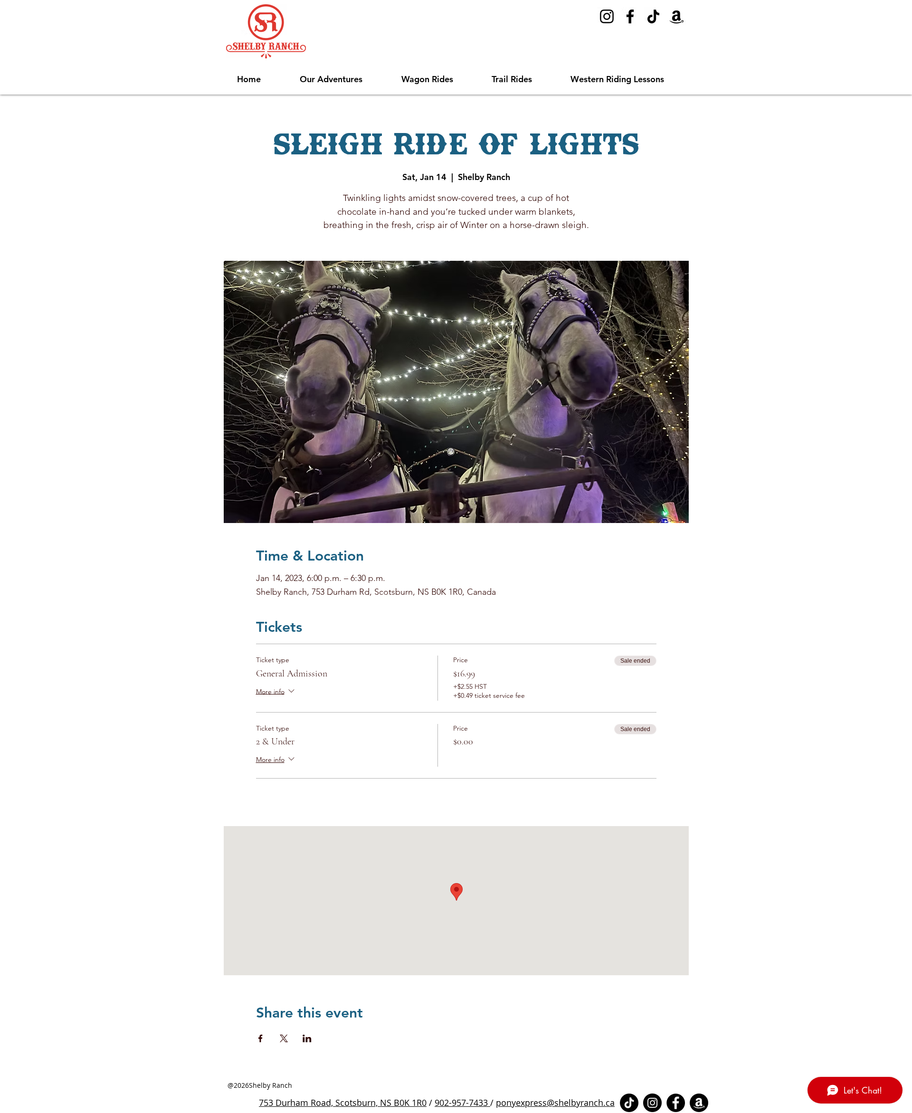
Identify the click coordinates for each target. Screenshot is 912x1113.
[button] (343, 79)
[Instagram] (607, 16)
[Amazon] (676, 16)
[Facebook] (630, 16)
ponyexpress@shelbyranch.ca (555, 1102)
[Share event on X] (283, 1038)
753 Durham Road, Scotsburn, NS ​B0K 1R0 (343, 1102)
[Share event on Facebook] (260, 1038)
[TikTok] (653, 16)
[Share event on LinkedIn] (307, 1038)
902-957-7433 (462, 1102)
